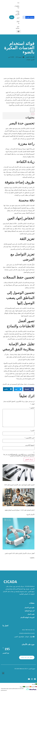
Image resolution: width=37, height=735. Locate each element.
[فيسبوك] (35, 679)
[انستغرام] (32, 679)
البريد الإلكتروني (29, 438)
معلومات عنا (17, 6)
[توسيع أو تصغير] (32, 114)
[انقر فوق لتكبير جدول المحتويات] (32, 110)
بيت (18, 2)
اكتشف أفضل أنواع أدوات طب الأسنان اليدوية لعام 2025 (19, 485)
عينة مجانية (17, 27)
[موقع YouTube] (29, 679)
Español (30, 686)
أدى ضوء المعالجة (29, 611)
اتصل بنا (18, 22)
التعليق (32, 408)
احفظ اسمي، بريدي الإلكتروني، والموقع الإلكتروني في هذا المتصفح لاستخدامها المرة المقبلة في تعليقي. (18, 455)
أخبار (18, 18)
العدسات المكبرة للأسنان (27, 92)
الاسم (32, 430)
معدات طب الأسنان (17, 12)
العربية (33, 684)
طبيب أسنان (31, 614)
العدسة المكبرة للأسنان (11, 86)
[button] (18, 31)
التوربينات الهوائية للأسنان (27, 617)
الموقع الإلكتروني (29, 445)
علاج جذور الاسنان (29, 607)
